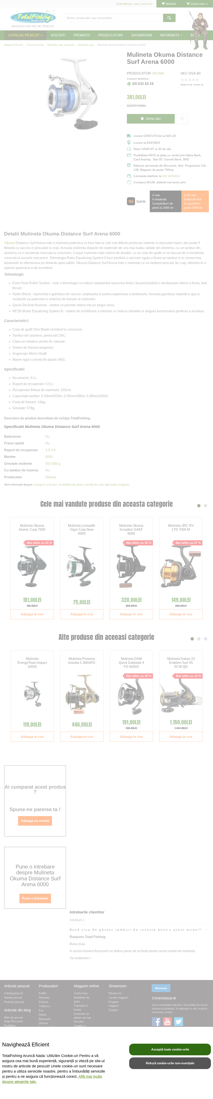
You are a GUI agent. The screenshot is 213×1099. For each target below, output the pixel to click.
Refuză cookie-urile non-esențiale (170, 1063)
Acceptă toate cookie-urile (170, 1049)
